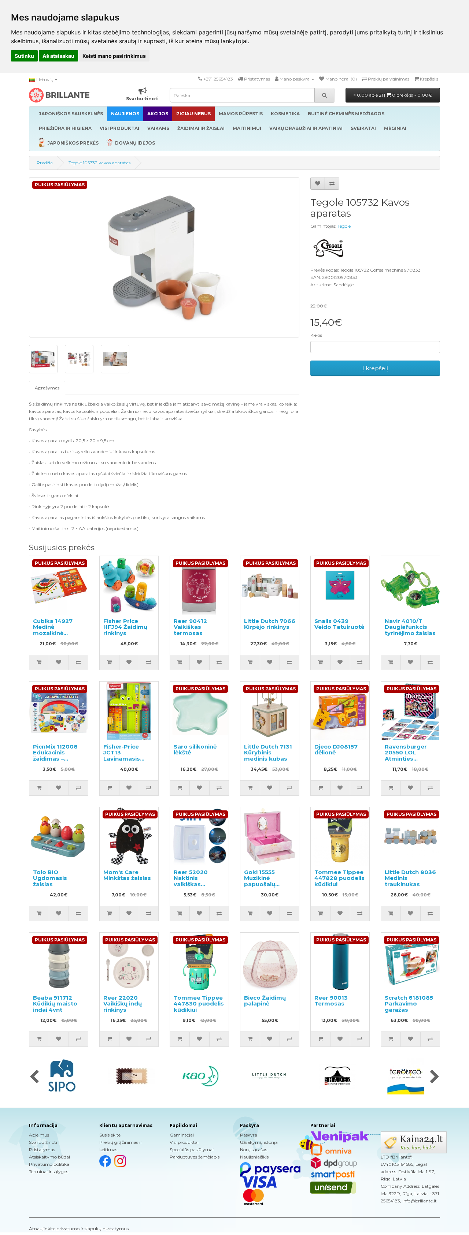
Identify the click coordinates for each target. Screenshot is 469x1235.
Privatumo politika (49, 1164)
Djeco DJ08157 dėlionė (336, 749)
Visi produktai (184, 1142)
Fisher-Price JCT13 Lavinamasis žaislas (121, 755)
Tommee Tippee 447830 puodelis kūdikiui (199, 1003)
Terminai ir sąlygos (48, 1171)
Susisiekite (110, 1135)
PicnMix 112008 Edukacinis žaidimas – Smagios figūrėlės (55, 758)
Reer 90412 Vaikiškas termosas (190, 627)
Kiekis (316, 335)
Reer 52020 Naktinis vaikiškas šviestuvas (191, 881)
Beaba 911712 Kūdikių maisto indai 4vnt (55, 1003)
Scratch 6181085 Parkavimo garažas (409, 1003)
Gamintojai (182, 1135)
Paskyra (248, 1135)
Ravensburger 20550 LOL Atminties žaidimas (406, 755)
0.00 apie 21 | (394, 95)
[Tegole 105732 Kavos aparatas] (164, 257)
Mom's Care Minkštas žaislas (127, 875)
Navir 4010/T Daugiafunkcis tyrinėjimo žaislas (410, 627)
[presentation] (34, 1077)
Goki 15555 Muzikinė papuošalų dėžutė (259, 881)
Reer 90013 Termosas (331, 1000)
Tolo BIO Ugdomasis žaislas (50, 878)
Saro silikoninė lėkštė (195, 749)
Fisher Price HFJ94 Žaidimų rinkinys (125, 627)
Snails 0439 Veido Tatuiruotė (339, 624)
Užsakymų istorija (259, 1142)
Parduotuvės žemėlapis (194, 1157)
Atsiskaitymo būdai (49, 1157)
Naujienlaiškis (254, 1157)
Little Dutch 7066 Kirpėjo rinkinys (269, 624)
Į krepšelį (375, 368)
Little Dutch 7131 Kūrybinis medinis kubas (268, 752)
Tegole (344, 226)
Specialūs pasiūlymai (192, 1149)
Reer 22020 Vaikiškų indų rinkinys (122, 1003)
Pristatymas (42, 1149)
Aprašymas (47, 388)
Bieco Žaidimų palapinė (265, 1000)
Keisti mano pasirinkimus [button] (114, 56)
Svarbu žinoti (43, 1142)
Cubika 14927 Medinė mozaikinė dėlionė (53, 630)
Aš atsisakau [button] (58, 56)
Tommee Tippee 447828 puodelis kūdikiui (339, 878)
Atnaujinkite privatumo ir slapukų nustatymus (79, 1228)
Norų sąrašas (253, 1149)
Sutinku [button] (24, 56)
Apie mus (39, 1135)
